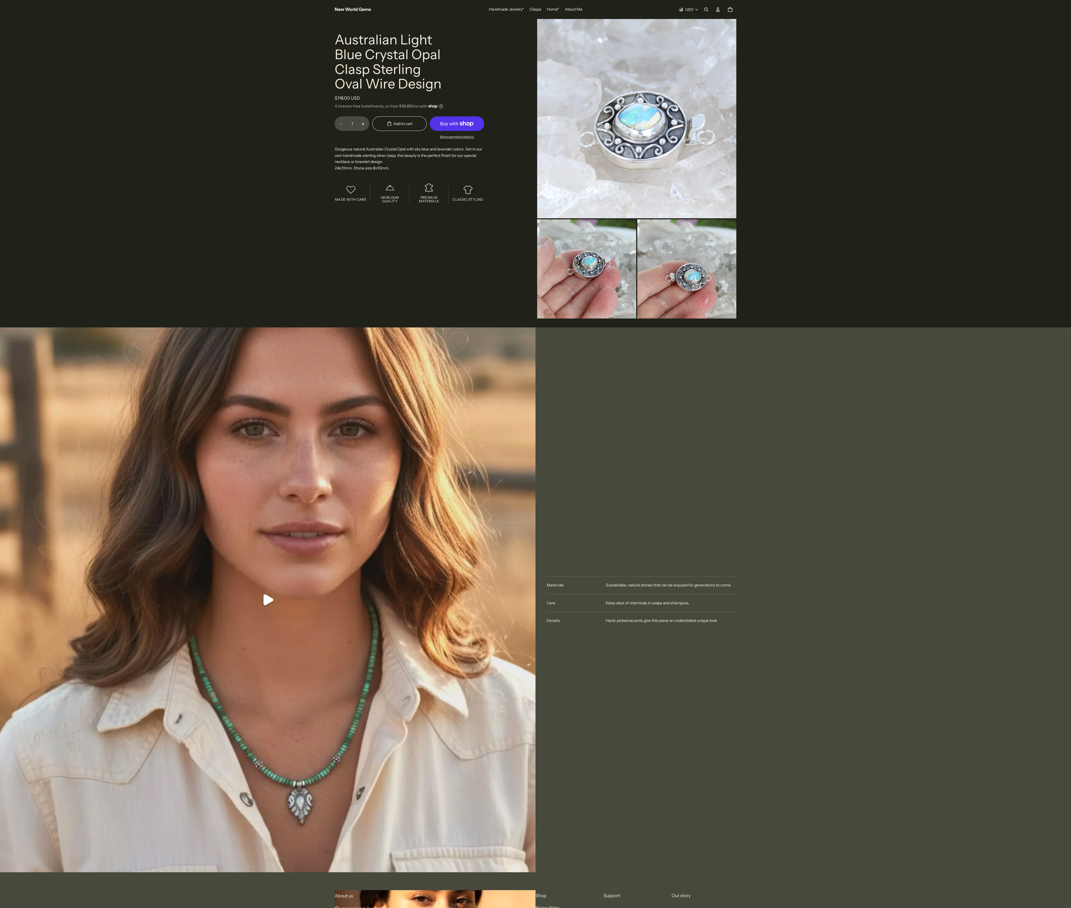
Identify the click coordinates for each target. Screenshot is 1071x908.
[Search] (706, 9)
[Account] (718, 9)
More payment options (457, 137)
